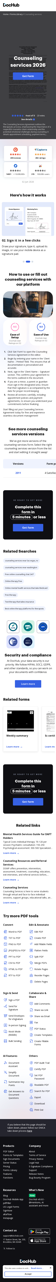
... (36, 1268)
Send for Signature (13, 1008)
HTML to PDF (16, 969)
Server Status (9, 1162)
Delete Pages (41, 981)
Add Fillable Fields (43, 944)
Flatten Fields (41, 950)
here (29, 1130)
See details (26, 119)
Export (37, 1097)
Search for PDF (42, 1091)
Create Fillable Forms (41, 1043)
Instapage (8, 1218)
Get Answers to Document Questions (16, 1094)
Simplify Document (14, 1074)
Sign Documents (11, 1158)
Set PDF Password (39, 1077)
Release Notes (36, 1173)
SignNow (7, 1210)
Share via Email (42, 1016)
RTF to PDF (14, 975)
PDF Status (40, 1028)
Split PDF (39, 956)
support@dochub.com (13, 1236)
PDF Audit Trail (41, 1062)
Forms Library (10, 1170)
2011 (18, 473)
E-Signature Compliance (41, 1166)
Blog (5, 1195)
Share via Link (41, 1010)
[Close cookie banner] (50, 1267)
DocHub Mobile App (13, 1199)
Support (33, 1170)
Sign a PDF (14, 1000)
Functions (8, 1177)
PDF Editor (8, 1151)
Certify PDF (40, 1069)
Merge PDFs (40, 962)
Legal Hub (34, 1162)
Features (7, 1173)
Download (39, 1103)
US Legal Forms (11, 1206)
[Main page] (11, 5)
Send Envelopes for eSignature (16, 1017)
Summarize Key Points (16, 1083)
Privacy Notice (36, 1158)
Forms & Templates (13, 1155)
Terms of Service (37, 1155)
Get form (28, 527)
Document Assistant (14, 1064)
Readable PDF (41, 1084)
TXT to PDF (14, 937)
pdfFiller (7, 1203)
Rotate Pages (41, 969)
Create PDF (40, 937)
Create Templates (43, 1034)
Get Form (28, 76)
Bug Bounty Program (39, 1177)
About (32, 1151)
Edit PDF (38, 931)
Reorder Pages (41, 975)
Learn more (28, 684)
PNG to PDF (15, 944)
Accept (28, 1274)
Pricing (6, 1166)
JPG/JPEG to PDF (17, 950)
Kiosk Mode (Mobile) (15, 1033)
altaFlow (7, 1214)
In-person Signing (17, 1025)
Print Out (38, 1109)
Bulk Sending (15, 1041)
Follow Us (10, 1248)
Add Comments (42, 1003)
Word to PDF (15, 931)
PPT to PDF (15, 956)
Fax (36, 1022)
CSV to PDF (14, 962)
